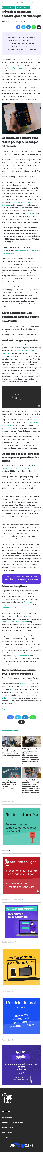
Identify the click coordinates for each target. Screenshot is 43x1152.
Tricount (13, 689)
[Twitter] (18, 717)
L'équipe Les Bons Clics (10, 21)
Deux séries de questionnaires (14, 622)
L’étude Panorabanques (16, 68)
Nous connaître (8, 1127)
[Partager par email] (21, 722)
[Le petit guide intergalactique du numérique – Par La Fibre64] (11, 772)
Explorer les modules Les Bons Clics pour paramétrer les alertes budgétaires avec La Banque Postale (21, 579)
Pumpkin (13, 698)
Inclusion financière (32, 3)
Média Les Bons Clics (17, 3)
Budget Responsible (20, 656)
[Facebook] (10, 717)
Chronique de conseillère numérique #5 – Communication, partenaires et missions (11, 752)
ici (25, 52)
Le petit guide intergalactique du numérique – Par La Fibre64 (9, 783)
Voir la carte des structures (13, 1122)
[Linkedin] (25, 717)
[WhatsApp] (32, 717)
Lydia (4, 698)
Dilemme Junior (19, 647)
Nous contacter (8, 1118)
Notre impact (7, 1132)
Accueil (6, 3)
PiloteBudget (22, 351)
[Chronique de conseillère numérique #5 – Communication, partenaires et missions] (11, 741)
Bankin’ (22, 684)
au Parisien (30, 213)
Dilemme (28, 602)
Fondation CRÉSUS (10, 608)
